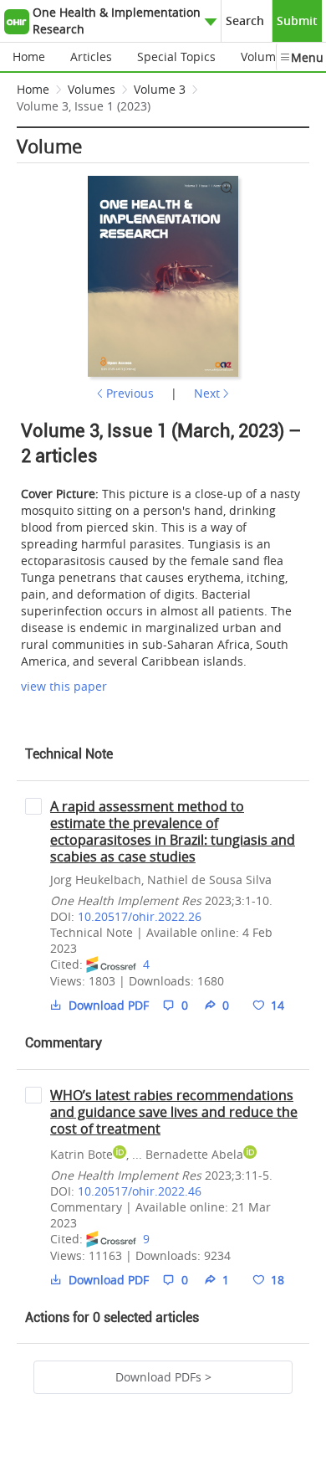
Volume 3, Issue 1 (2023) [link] (83, 106)
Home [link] (33, 89)
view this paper (64, 686)
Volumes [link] (91, 89)
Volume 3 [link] (160, 89)
